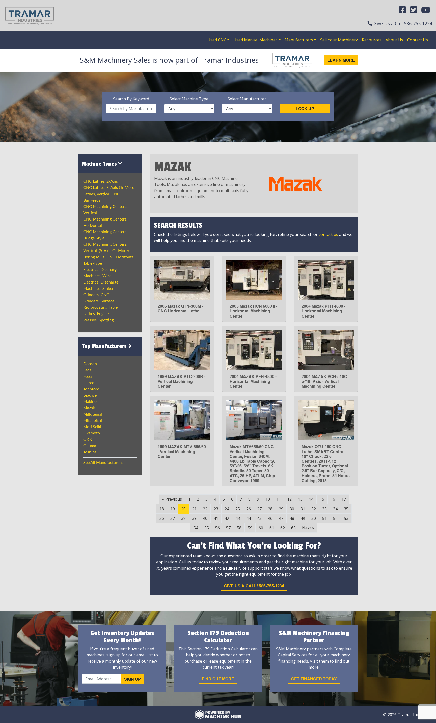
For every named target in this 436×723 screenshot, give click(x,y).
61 (271, 528)
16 (333, 499)
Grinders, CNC (96, 295)
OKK (87, 439)
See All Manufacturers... (104, 463)
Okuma (89, 446)
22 (205, 509)
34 (335, 509)
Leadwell (91, 395)
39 (194, 518)
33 (324, 509)
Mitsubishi (92, 421)
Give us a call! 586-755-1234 (254, 586)
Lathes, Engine (96, 314)
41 (216, 518)
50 (313, 518)
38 (183, 518)
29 (281, 509)
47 (281, 518)
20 (183, 509)
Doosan (90, 364)
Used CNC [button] (216, 40)
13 (300, 499)
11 (278, 499)
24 (227, 509)
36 (161, 518)
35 (346, 509)
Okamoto (91, 433)
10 (267, 499)
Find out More (218, 679)
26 (248, 509)
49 (303, 518)
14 (311, 499)
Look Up (305, 108)
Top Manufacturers (105, 346)
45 (259, 518)
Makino (90, 402)
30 (292, 509)
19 (172, 509)
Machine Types (100, 164)
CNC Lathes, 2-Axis (100, 181)
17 (343, 499)
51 (324, 518)
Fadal (88, 370)
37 (172, 518)
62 (282, 528)
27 (259, 509)
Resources (372, 40)
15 (322, 499)
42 (227, 518)
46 (270, 518)
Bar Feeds (91, 200)
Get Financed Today (314, 679)
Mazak (89, 408)
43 (237, 518)
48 (292, 518)
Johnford (91, 389)
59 (250, 528)
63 (293, 528)
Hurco (88, 383)
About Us (394, 40)
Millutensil (92, 414)
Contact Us (417, 40)
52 (335, 518)
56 (217, 528)
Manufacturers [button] (299, 40)
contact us (328, 234)
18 (161, 509)
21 (194, 509)
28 (270, 509)
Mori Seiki (92, 427)
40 (205, 518)
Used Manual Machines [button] (255, 40)
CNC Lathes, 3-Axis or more (108, 188)
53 (346, 518)
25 (237, 509)
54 (196, 528)
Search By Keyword (131, 99)
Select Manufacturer (247, 99)
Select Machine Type (189, 99)
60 (261, 528)
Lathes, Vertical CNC (101, 194)
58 (239, 528)
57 (228, 528)
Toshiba (90, 452)
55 (206, 528)
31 (303, 509)
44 (248, 518)
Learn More (341, 60)
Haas (87, 376)
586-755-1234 (418, 23)
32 (313, 509)
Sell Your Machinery (339, 40)
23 (216, 509)
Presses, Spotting (98, 320)
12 (289, 499)
